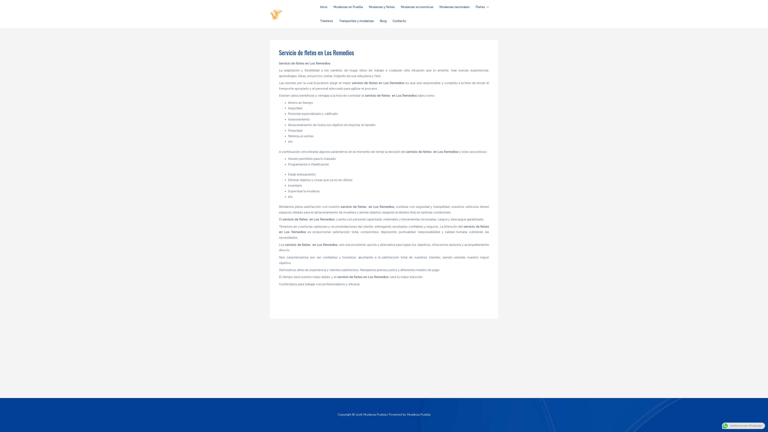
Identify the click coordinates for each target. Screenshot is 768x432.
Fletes (480, 7)
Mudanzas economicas (417, 7)
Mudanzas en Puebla (348, 7)
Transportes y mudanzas (356, 21)
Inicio (323, 7)
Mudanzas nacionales (454, 7)
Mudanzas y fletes (382, 7)
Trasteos (326, 21)
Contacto (399, 21)
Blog (383, 21)
